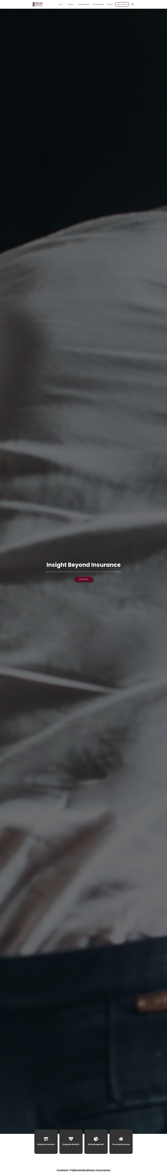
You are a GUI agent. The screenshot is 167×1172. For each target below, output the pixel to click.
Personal (109, 4)
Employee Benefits (84, 4)
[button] (132, 4)
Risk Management (98, 4)
